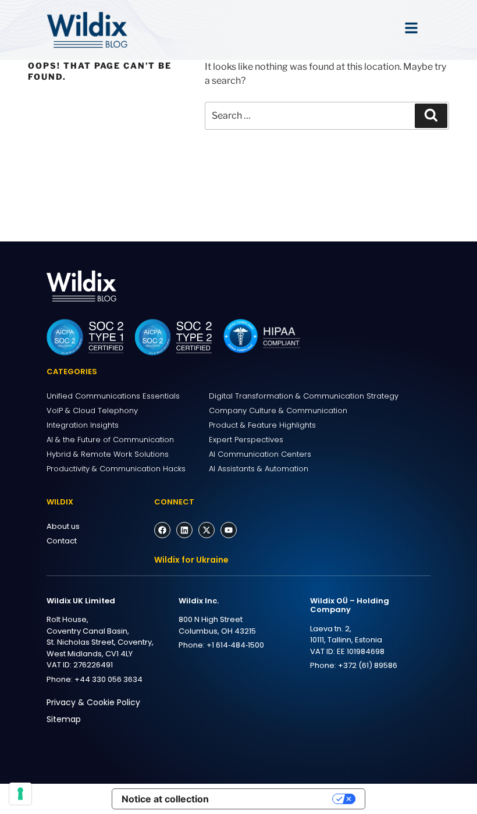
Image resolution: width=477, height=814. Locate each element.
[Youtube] (228, 530)
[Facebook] (162, 530)
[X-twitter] (206, 530)
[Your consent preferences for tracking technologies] (20, 794)
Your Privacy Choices (276, 799)
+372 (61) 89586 (367, 665)
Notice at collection (165, 799)
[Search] (431, 116)
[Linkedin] (184, 530)
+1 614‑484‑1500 (235, 645)
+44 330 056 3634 (108, 679)
